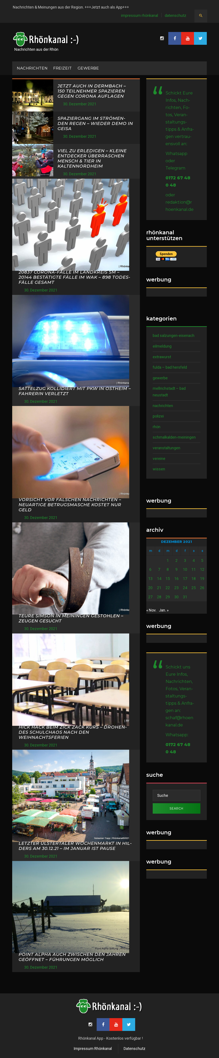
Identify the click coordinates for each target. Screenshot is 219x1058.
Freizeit (62, 68)
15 (168, 578)
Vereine (159, 458)
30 (176, 597)
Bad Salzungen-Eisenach (173, 335)
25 (193, 588)
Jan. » (164, 610)
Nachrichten (163, 405)
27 (150, 597)
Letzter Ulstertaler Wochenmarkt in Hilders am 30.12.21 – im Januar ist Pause (75, 846)
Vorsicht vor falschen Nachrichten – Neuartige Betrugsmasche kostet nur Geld (70, 504)
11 (193, 569)
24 (185, 588)
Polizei (158, 416)
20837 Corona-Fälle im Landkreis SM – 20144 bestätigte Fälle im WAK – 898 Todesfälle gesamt (74, 277)
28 (159, 597)
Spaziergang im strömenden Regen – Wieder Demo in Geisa (95, 123)
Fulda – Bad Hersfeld (170, 367)
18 (193, 578)
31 (185, 597)
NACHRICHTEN (32, 68)
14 (159, 578)
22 (168, 588)
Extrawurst (162, 357)
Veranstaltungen (166, 448)
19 (202, 578)
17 (185, 578)
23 (176, 588)
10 (185, 569)
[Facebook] (174, 38)
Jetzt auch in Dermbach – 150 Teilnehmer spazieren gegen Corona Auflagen (92, 91)
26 (202, 588)
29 (168, 597)
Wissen (159, 469)
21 (159, 588)
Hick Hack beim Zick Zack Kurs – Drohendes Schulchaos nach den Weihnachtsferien (73, 732)
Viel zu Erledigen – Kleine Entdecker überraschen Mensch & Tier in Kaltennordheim (92, 158)
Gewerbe (88, 68)
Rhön (156, 427)
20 (150, 588)
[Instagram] (161, 38)
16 (176, 578)
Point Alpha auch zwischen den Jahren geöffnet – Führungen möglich (72, 957)
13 (150, 578)
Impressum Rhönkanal (139, 15)
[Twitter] (200, 38)
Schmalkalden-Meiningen (174, 437)
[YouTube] (187, 38)
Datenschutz (175, 15)
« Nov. (151, 610)
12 (202, 569)
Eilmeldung (162, 346)
